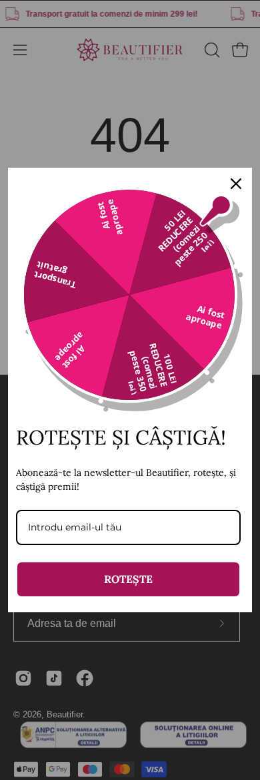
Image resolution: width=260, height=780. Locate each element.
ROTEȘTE (128, 579)
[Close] (236, 184)
